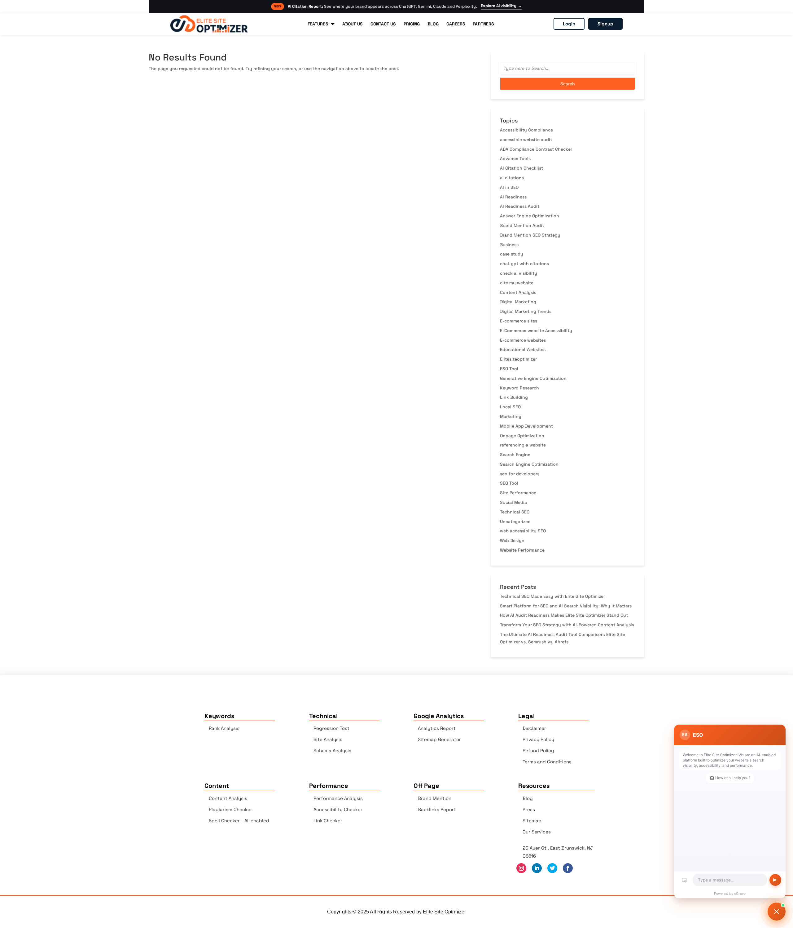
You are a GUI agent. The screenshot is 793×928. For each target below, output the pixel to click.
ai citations (512, 177)
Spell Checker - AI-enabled (239, 821)
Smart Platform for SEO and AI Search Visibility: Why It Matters (566, 606)
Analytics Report (437, 728)
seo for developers (519, 474)
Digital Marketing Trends (525, 311)
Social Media (513, 502)
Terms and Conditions (547, 762)
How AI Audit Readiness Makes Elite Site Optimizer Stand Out (564, 615)
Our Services (537, 832)
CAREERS (455, 24)
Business (509, 244)
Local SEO (510, 407)
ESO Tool (509, 368)
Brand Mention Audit (522, 225)
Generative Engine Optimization (533, 378)
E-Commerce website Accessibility (536, 330)
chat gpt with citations (524, 263)
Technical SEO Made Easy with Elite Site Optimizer (552, 596)
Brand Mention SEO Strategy (530, 235)
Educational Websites (522, 349)
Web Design (512, 540)
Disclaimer (534, 728)
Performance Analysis (338, 798)
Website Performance (522, 550)
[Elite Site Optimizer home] (209, 24)
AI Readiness (513, 197)
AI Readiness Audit (519, 206)
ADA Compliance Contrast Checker (536, 149)
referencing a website (523, 445)
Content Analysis (518, 292)
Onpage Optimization (522, 435)
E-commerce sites (518, 321)
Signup (605, 24)
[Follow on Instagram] (521, 868)
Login (569, 24)
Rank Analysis (224, 728)
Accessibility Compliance (526, 130)
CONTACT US (383, 24)
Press (529, 809)
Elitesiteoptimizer (518, 359)
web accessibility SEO (523, 531)
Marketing (510, 416)
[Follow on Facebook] (568, 868)
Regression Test (331, 728)
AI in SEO (509, 187)
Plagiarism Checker (230, 809)
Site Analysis (327, 739)
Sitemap (532, 821)
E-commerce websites (523, 340)
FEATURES (318, 24)
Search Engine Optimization (529, 464)
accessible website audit (526, 139)
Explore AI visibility (501, 5)
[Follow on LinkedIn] (537, 868)
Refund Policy (538, 750)
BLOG (432, 24)
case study (511, 254)
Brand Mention (434, 798)
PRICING (412, 24)
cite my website (516, 283)
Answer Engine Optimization (529, 216)
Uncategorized (515, 521)
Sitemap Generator (439, 739)
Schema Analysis (332, 750)
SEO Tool (509, 483)
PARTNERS (483, 24)
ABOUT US (352, 24)
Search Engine (515, 454)
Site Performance (518, 492)
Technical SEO (514, 512)
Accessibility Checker (337, 809)
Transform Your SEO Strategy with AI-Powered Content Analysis (567, 625)
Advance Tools (515, 158)
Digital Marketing (518, 301)
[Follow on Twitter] (552, 868)
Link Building (514, 397)
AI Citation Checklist (521, 168)
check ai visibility (518, 273)
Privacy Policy (538, 739)
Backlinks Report (437, 809)
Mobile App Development (526, 426)
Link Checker (327, 821)
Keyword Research (519, 388)
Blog (528, 798)
